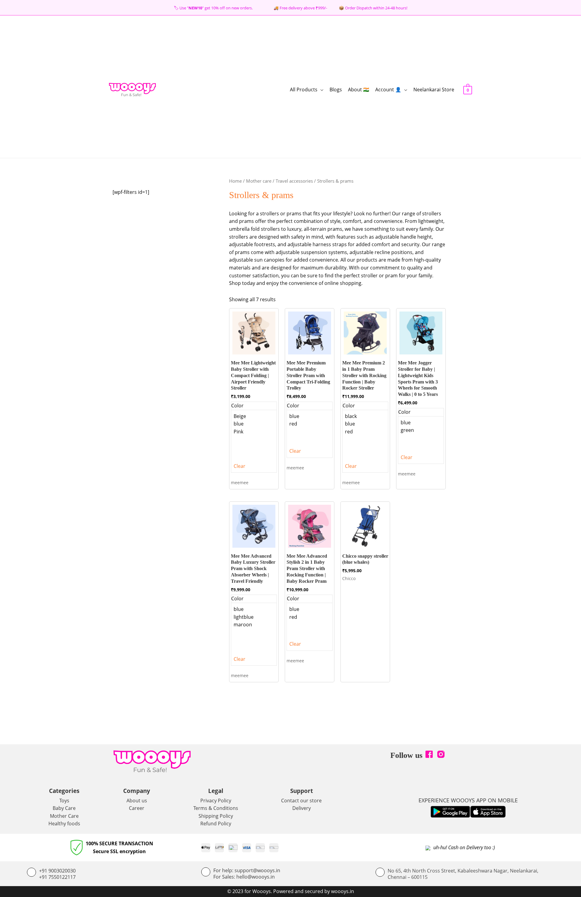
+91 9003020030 (57, 870)
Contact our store (301, 800)
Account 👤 (388, 89)
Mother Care (64, 816)
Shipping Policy (216, 816)
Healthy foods (64, 823)
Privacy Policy (215, 800)
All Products (303, 89)
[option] (254, 416)
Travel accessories (294, 181)
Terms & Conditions (215, 808)
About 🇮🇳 (358, 89)
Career (136, 808)
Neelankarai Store (433, 89)
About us (136, 800)
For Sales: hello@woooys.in (244, 876)
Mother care (258, 181)
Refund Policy (215, 823)
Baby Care (64, 808)
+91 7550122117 (57, 877)
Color (237, 405)
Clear (239, 466)
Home (235, 181)
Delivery (301, 808)
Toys (64, 800)
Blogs (336, 89)
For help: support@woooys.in (246, 870)
